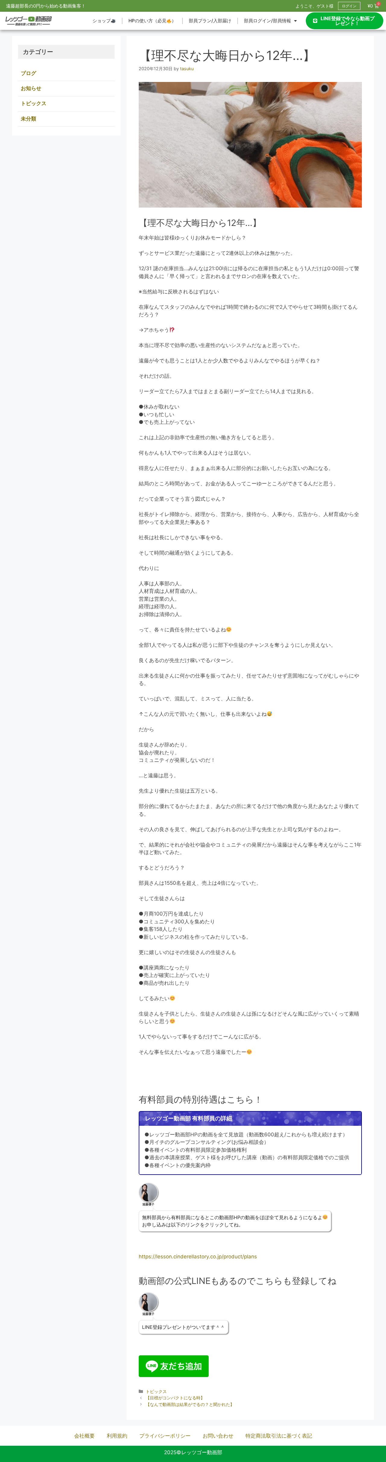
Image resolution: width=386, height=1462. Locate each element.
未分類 (28, 119)
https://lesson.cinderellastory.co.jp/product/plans (198, 1257)
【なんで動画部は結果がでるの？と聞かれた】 (190, 1404)
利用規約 (117, 1436)
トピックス (156, 1391)
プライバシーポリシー (165, 1436)
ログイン (349, 6)
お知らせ (31, 88)
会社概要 (84, 1436)
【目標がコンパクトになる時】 (175, 1397)
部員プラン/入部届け (210, 20)
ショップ (102, 20)
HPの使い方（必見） (152, 20)
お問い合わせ (218, 1436)
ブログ (28, 73)
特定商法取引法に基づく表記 (278, 1436)
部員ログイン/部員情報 (267, 20)
